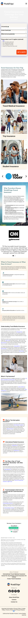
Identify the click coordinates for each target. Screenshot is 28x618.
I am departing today (7, 43)
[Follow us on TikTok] (18, 591)
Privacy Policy (17, 608)
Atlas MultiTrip (17, 346)
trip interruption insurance (18, 424)
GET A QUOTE (22, 52)
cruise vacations (21, 386)
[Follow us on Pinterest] (15, 591)
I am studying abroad (8, 42)
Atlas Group (21, 351)
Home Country (5, 30)
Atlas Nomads (3, 348)
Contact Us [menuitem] (14, 602)
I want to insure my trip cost (9, 46)
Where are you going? (7, 34)
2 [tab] (14, 255)
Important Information (7, 608)
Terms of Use (9, 610)
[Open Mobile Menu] (26, 4)
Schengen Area (19, 331)
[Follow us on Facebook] (9, 591)
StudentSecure (14, 445)
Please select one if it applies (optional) (12, 39)
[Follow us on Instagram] (12, 591)
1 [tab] (13, 255)
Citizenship (4, 26)
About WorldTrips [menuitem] (14, 597)
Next (25, 176)
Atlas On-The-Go (10, 428)
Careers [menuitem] (14, 599)
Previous (2, 176)
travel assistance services (8, 503)
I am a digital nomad (7, 44)
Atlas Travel (8, 340)
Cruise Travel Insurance (14, 578)
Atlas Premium (3, 342)
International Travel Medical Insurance (14, 574)
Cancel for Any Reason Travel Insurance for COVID (14, 576)
